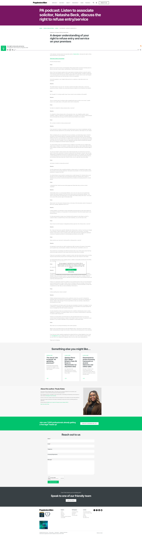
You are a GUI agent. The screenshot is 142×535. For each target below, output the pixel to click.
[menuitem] (55, 3)
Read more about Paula (45, 404)
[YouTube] (101, 510)
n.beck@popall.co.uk (55, 335)
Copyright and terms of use (43, 532)
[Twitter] (94, 510)
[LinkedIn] (99, 510)
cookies (64, 263)
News (82, 2)
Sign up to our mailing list (89, 423)
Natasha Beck (76, 54)
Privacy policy (51, 532)
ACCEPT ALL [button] (71, 269)
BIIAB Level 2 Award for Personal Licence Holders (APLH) (57, 402)
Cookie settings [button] (71, 271)
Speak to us (104, 2)
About (68, 2)
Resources (75, 2)
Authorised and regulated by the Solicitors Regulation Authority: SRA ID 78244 (51, 533)
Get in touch (71, 500)
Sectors (61, 2)
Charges (62, 515)
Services (54, 2)
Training (87, 2)
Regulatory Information (63, 532)
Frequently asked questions (66, 516)
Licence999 (63, 517)
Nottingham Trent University (51, 395)
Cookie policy (57, 532)
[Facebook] (97, 510)
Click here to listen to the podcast (57, 58)
